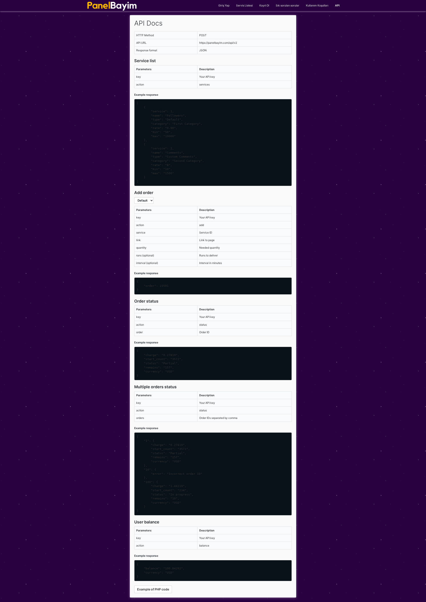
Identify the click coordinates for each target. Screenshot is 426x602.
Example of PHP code (153, 589)
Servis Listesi (244, 5)
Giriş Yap (223, 5)
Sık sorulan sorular (287, 5)
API (337, 5)
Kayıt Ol (264, 5)
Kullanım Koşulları (317, 5)
